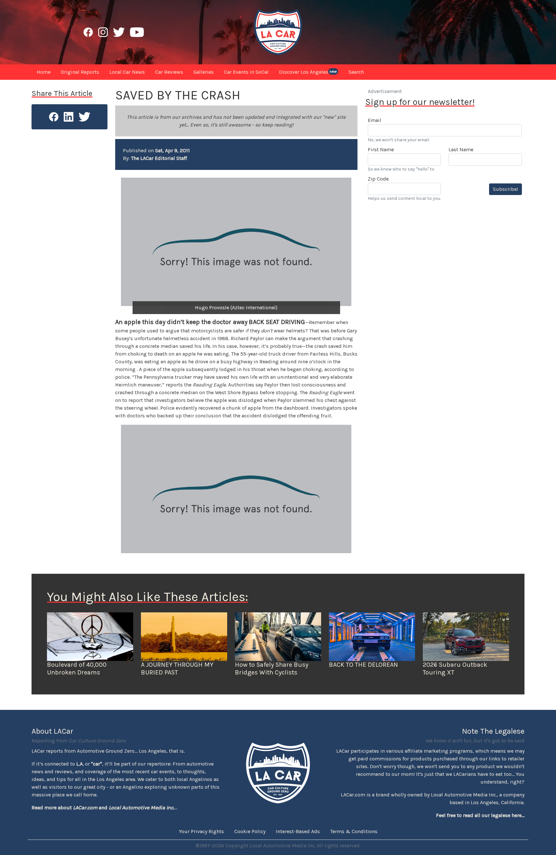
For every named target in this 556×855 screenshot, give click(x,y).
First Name (381, 149)
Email (374, 120)
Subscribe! (505, 189)
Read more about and (103, 807)
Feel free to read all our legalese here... (480, 815)
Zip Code (378, 179)
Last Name (461, 149)
